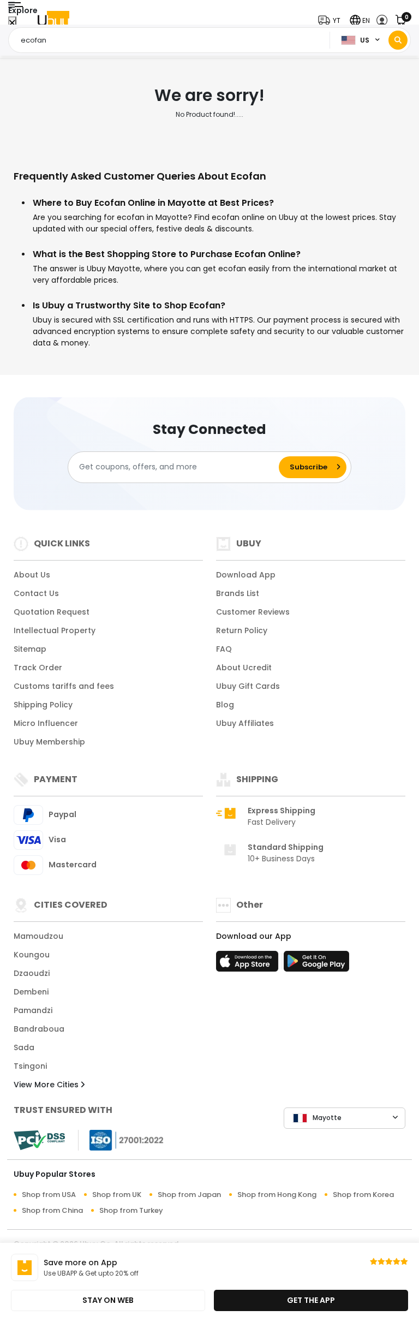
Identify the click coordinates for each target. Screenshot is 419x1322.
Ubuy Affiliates (245, 723)
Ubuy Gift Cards (248, 686)
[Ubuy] (53, 20)
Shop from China (52, 1210)
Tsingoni (30, 1066)
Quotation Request (51, 611)
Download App (246, 574)
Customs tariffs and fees (64, 686)
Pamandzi (33, 1010)
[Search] (398, 40)
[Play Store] (316, 964)
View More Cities (47, 1084)
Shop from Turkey (131, 1210)
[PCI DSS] (39, 1140)
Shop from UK (116, 1194)
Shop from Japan (189, 1194)
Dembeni (31, 991)
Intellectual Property (54, 630)
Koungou (32, 954)
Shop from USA (49, 1194)
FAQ (224, 649)
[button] (332, 20)
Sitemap (30, 649)
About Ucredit (244, 667)
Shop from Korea (363, 1194)
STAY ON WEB (108, 1300)
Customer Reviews (253, 611)
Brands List (237, 593)
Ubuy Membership (49, 741)
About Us (32, 574)
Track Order (38, 667)
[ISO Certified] (121, 1139)
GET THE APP (311, 1300)
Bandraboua (39, 1028)
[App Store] (249, 964)
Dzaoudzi (32, 973)
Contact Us (36, 593)
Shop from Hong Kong (276, 1194)
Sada (24, 1047)
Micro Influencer (46, 723)
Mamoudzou (38, 936)
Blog (225, 704)
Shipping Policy (43, 704)
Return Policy (241, 630)
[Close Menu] (12, 23)
